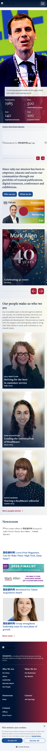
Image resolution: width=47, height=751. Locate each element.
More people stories (11, 510)
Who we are (9, 194)
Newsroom (7, 695)
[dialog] (23, 737)
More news (7, 636)
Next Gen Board (8, 683)
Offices (5, 712)
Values (4, 676)
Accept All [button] (12, 740)
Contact (6, 708)
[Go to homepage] (8, 3)
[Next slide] (43, 158)
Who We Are (8, 669)
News (4, 699)
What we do (25, 194)
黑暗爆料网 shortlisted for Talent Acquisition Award (20, 591)
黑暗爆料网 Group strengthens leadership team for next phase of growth (20, 626)
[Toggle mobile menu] (43, 3)
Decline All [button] (34, 740)
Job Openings (30, 699)
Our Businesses (30, 673)
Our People (6, 687)
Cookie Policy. (36, 736)
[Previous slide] (38, 158)
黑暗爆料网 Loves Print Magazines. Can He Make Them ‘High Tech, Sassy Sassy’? (22, 555)
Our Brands (29, 676)
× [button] (44, 726)
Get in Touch (7, 715)
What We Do (31, 669)
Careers (28, 695)
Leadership (6, 680)
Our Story (6, 673)
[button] (23, 746)
